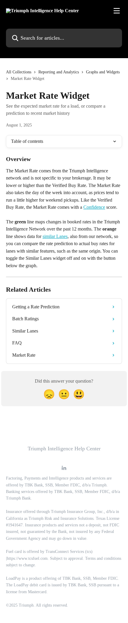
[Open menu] (116, 10)
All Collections (18, 72)
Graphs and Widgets (103, 72)
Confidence (94, 207)
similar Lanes (55, 236)
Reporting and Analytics (58, 72)
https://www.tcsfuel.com (27, 558)
